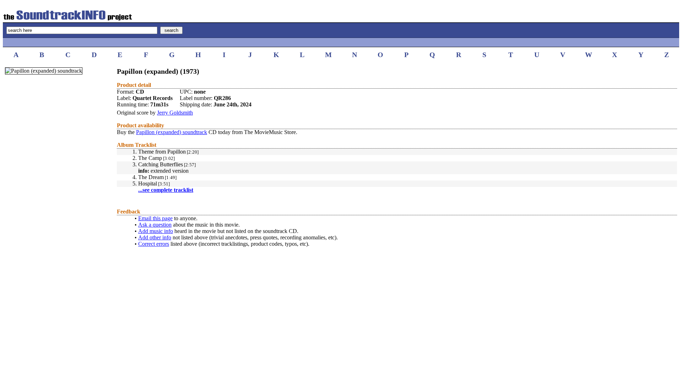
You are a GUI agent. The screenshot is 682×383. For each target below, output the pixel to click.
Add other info (154, 237)
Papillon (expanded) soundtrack (171, 132)
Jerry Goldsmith (175, 113)
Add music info (155, 231)
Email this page (155, 218)
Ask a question (155, 225)
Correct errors (153, 244)
